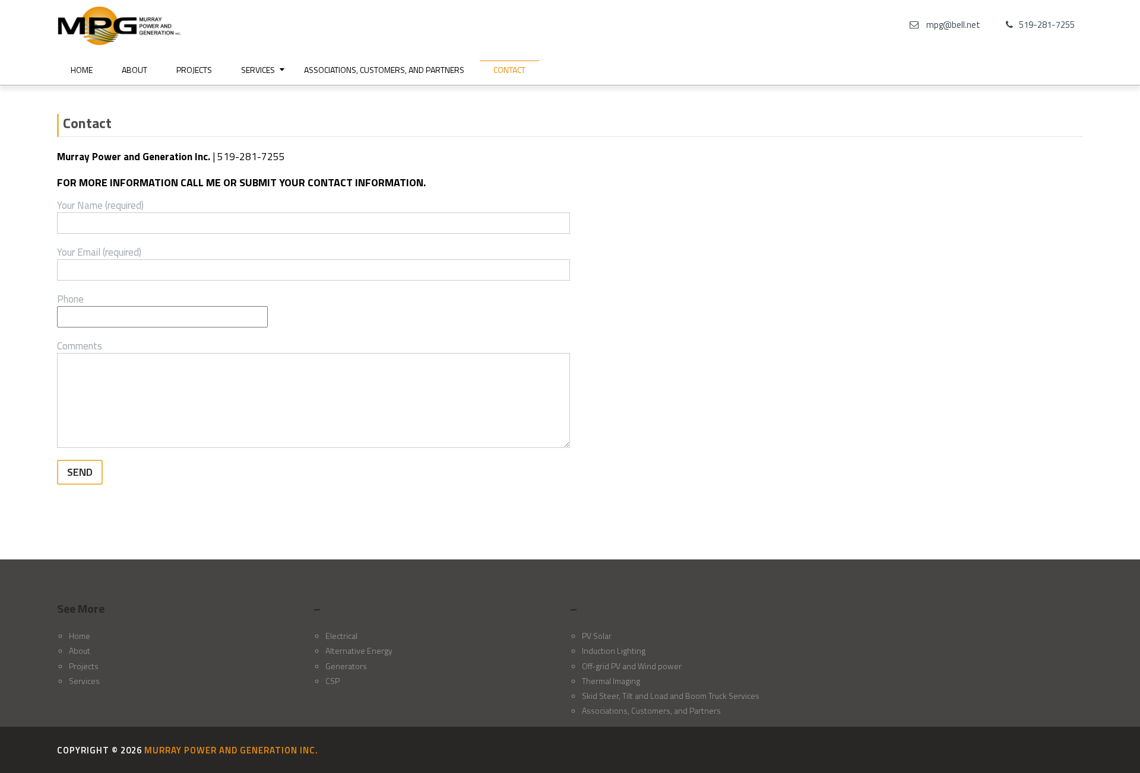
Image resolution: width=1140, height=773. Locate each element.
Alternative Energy (358, 650)
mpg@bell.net (953, 24)
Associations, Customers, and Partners (384, 69)
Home (82, 69)
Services (258, 69)
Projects (194, 69)
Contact (509, 69)
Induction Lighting (613, 650)
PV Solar (597, 635)
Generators (346, 666)
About (134, 69)
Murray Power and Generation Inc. (231, 750)
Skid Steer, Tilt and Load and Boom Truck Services (670, 695)
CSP (332, 681)
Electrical (341, 635)
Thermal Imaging (611, 681)
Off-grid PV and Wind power (632, 666)
